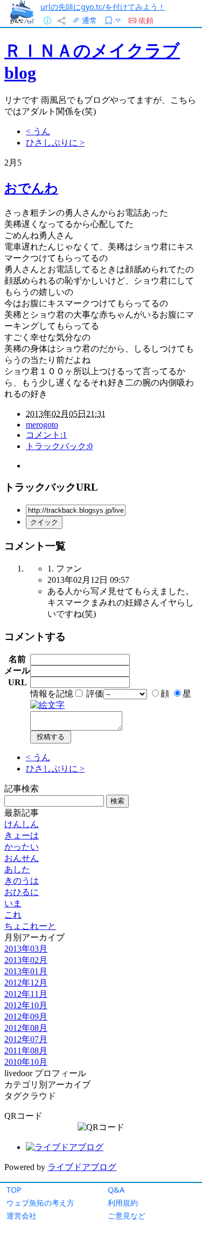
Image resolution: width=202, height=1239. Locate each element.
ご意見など (126, 1215)
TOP (14, 1190)
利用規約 (123, 1202)
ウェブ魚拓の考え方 (40, 1202)
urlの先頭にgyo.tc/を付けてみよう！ (102, 7)
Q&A (116, 1190)
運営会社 (21, 1215)
